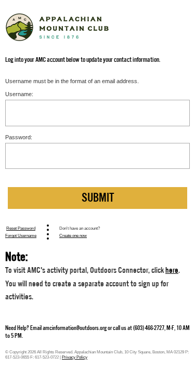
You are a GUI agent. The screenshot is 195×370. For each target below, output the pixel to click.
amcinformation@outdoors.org (75, 328)
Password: (18, 137)
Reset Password (20, 228)
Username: (19, 94)
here (171, 270)
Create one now (73, 235)
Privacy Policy (74, 357)
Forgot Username (20, 235)
